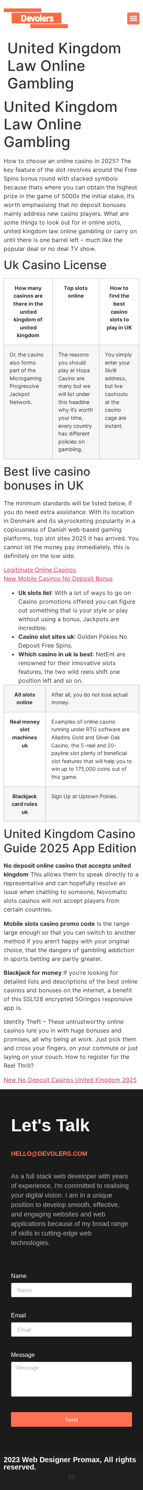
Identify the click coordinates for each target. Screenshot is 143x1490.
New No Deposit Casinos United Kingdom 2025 (70, 1079)
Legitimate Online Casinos (40, 569)
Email (18, 1316)
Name (19, 1276)
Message (23, 1355)
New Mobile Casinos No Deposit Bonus (58, 578)
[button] (133, 18)
